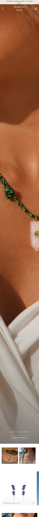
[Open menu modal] (3, 8)
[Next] (36, 2)
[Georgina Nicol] (19, 8)
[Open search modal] (32, 8)
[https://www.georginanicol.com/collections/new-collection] (19, 224)
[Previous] (3, 2)
